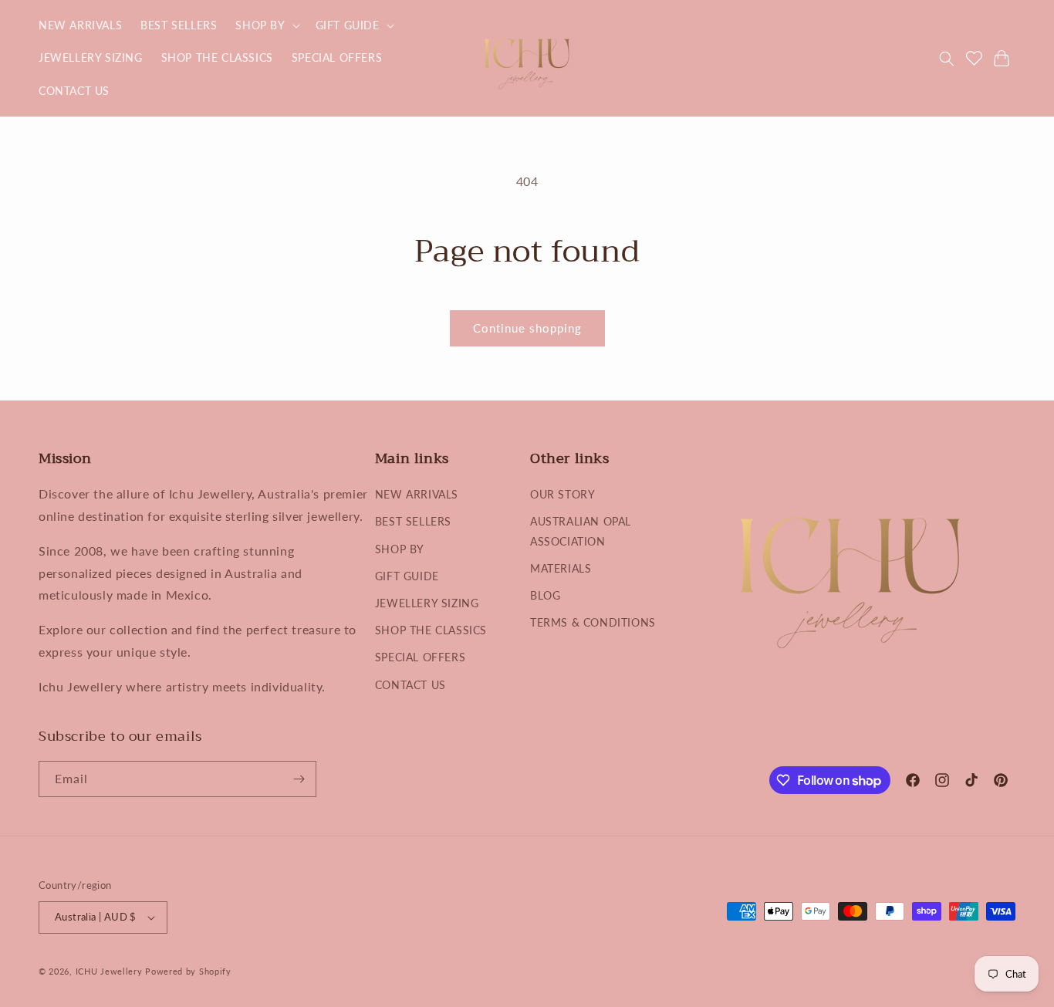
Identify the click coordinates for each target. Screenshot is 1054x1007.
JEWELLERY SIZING (427, 603)
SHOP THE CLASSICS (431, 630)
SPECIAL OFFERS (420, 657)
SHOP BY (399, 549)
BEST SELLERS (413, 521)
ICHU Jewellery (109, 971)
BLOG (545, 595)
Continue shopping (527, 328)
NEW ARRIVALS (416, 494)
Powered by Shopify (188, 971)
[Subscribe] (299, 779)
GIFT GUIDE (407, 576)
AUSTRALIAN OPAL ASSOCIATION (580, 531)
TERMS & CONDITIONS (593, 622)
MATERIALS (560, 568)
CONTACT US (410, 684)
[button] (266, 25)
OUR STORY (562, 494)
